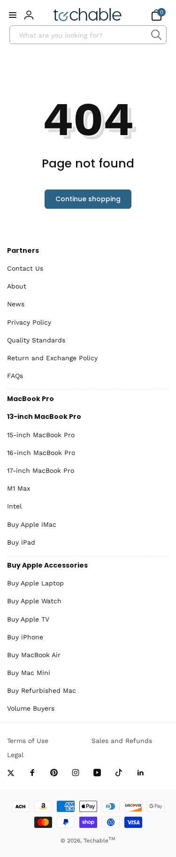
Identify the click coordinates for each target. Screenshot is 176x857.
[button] (12, 15)
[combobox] (88, 34)
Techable (99, 840)
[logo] (88, 15)
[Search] (156, 34)
